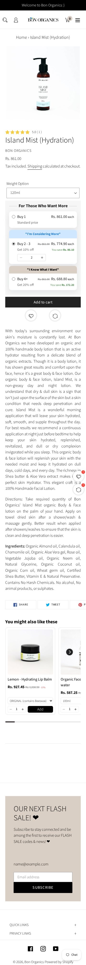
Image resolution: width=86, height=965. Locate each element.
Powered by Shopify (59, 962)
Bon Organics (34, 962)
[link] (30, 652)
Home (21, 37)
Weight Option (17, 183)
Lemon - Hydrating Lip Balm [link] (30, 679)
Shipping (34, 166)
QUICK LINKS (19, 925)
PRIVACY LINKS (20, 933)
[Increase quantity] (42, 257)
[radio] (43, 219)
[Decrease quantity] (21, 257)
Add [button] (40, 709)
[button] (11, 709)
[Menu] (77, 19)
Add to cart (43, 302)
